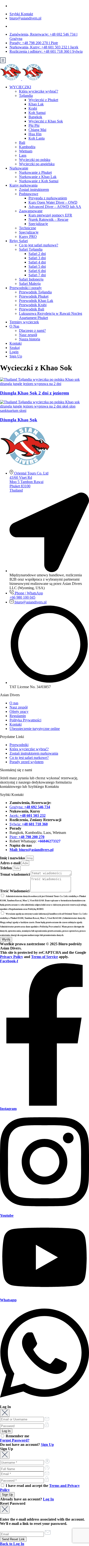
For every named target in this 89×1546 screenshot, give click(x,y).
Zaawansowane (30, 211)
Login (14, 352)
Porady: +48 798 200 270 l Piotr (33, 43)
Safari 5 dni (37, 266)
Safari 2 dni (37, 254)
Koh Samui (37, 113)
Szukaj (14, 348)
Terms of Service (44, 957)
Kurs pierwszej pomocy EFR (50, 215)
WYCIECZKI (20, 87)
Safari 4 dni (37, 262)
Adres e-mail (10, 863)
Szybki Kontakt (21, 14)
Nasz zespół (28, 335)
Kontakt (15, 343)
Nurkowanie (18, 168)
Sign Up (15, 356)
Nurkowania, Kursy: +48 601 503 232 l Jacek (43, 47)
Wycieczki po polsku (34, 160)
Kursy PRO (28, 237)
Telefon (6, 868)
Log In (48, 1499)
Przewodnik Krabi (33, 305)
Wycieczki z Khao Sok (45, 121)
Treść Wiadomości (15, 891)
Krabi (32, 108)
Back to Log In (12, 1544)
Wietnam (25, 151)
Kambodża (27, 147)
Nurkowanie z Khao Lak (37, 177)
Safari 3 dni (37, 258)
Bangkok (35, 117)
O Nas (14, 326)
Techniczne (27, 228)
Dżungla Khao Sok (18, 419)
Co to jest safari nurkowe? (38, 245)
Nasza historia (29, 339)
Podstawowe (28, 194)
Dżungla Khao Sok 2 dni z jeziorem (34, 392)
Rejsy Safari (18, 241)
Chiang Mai (37, 130)
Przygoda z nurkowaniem (47, 198)
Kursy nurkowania (23, 185)
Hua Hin (35, 134)
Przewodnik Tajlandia (35, 292)
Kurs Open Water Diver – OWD (52, 202)
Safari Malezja (30, 284)
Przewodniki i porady (25, 288)
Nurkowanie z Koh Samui (38, 181)
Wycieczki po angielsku (37, 164)
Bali (22, 143)
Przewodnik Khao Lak (36, 301)
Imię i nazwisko (13, 858)
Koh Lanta (36, 138)
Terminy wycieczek (24, 322)
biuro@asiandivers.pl (25, 18)
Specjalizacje (38, 224)
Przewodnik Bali (31, 309)
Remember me (17, 1436)
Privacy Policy (11, 957)
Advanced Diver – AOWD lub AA (54, 207)
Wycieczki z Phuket (43, 100)
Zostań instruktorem (34, 190)
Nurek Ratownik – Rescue (48, 219)
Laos (22, 155)
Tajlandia (26, 96)
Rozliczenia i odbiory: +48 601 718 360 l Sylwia (46, 51)
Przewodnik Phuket (33, 296)
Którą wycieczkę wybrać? (38, 91)
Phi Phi (33, 125)
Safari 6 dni (37, 271)
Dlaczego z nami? (32, 331)
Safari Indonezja (31, 279)
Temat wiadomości (15, 874)
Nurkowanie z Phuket (35, 172)
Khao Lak (36, 104)
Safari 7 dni (37, 275)
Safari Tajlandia (30, 249)
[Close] (4, 1413)
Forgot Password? (14, 1440)
